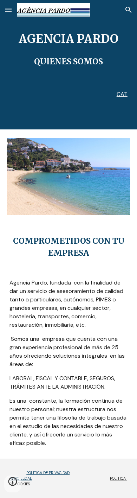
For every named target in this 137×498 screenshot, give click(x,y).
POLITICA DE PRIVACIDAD (48, 472)
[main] (68, 49)
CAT (122, 94)
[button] (8, 9)
